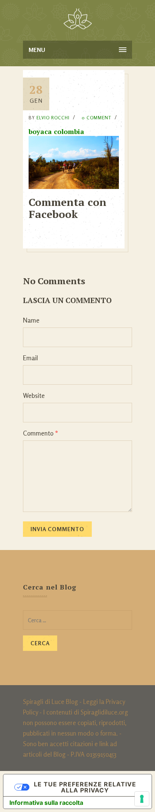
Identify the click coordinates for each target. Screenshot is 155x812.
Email (30, 358)
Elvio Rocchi (53, 117)
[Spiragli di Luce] (78, 19)
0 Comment (96, 117)
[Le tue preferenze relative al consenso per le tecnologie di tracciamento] (142, 799)
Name (31, 320)
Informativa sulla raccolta (46, 802)
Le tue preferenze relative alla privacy (85, 787)
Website (34, 395)
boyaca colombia (56, 131)
